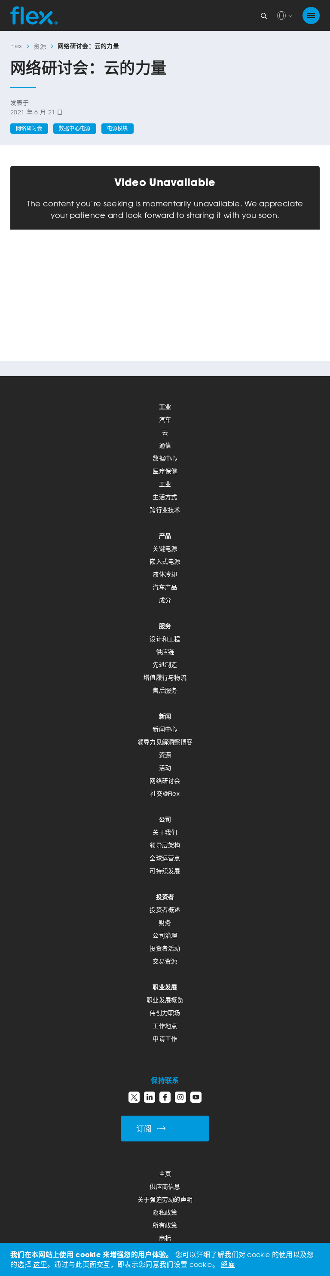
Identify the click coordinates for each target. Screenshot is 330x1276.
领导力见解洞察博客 (165, 741)
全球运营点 (165, 858)
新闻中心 (165, 729)
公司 (165, 819)
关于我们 (165, 832)
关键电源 (165, 548)
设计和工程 (165, 638)
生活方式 (165, 496)
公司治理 (165, 935)
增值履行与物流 (165, 677)
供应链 (165, 651)
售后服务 (165, 690)
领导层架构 (165, 845)
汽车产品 (165, 587)
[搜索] (264, 15)
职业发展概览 (165, 999)
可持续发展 (165, 870)
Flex (16, 45)
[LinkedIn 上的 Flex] (149, 1097)
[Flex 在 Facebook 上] (165, 1097)
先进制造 (165, 664)
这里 (40, 1264)
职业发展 (165, 987)
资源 (40, 46)
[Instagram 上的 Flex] (180, 1097)
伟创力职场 (165, 1012)
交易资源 (165, 961)
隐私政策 (165, 1212)
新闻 (165, 716)
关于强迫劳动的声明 (165, 1199)
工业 (165, 406)
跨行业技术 (165, 509)
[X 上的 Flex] (134, 1097)
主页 (165, 1173)
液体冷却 (165, 574)
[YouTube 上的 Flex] (196, 1097)
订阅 (144, 1129)
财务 (165, 922)
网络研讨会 (29, 128)
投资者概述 (165, 909)
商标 (165, 1238)
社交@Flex (165, 793)
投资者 (165, 897)
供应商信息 (165, 1186)
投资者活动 (165, 948)
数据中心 (165, 458)
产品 (165, 535)
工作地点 (165, 1025)
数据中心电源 (75, 128)
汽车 (165, 419)
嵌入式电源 (165, 561)
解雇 (228, 1264)
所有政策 (165, 1225)
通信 (165, 445)
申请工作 (165, 1038)
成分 (165, 600)
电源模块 (117, 128)
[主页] (34, 15)
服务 (165, 626)
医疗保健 (165, 471)
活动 (165, 767)
